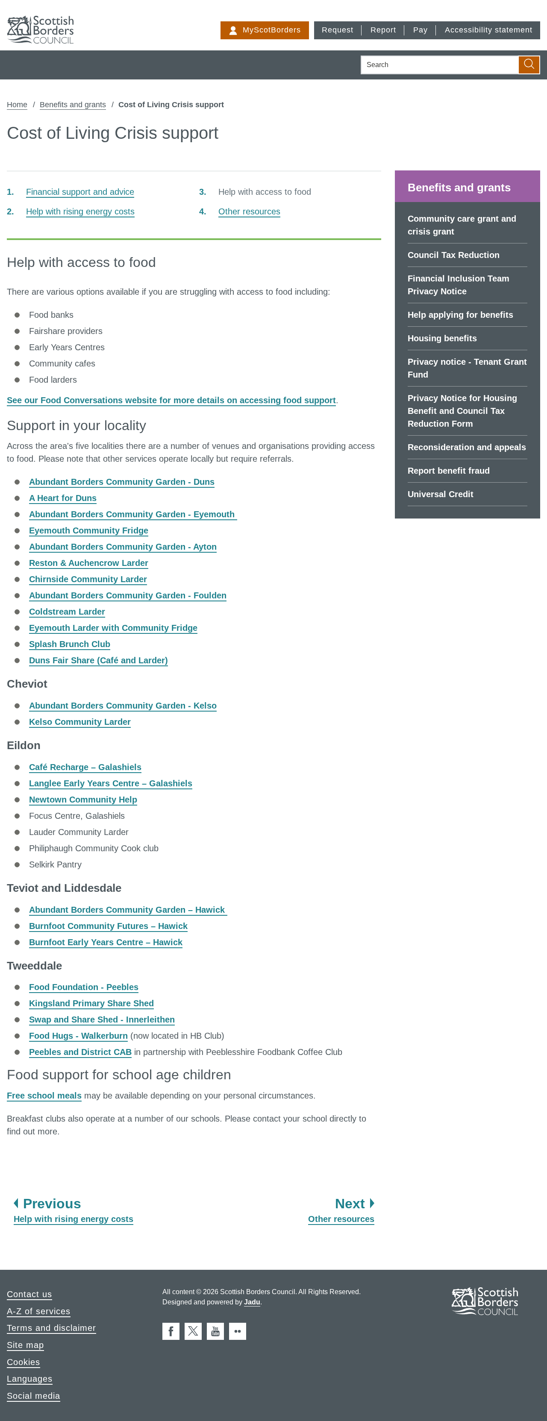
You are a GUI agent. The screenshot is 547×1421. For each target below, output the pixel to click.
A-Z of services (39, 1311)
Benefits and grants (73, 104)
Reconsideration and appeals (467, 447)
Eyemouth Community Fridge (88, 530)
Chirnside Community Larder (88, 579)
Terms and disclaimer (51, 1328)
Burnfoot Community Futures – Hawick (108, 926)
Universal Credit (440, 494)
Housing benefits (442, 338)
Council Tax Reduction (454, 255)
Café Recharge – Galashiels (85, 767)
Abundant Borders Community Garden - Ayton (123, 546)
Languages (30, 1378)
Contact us (29, 1294)
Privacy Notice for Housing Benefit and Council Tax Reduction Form (462, 410)
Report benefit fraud (449, 470)
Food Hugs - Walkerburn (78, 1035)
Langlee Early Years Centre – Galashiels (110, 783)
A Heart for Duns (63, 498)
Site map (25, 1345)
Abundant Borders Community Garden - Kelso (123, 705)
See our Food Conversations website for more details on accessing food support (171, 400)
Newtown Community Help (83, 799)
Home (17, 104)
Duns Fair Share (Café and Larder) (98, 660)
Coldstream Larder (67, 611)
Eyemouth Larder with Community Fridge (113, 628)
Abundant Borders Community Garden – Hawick (128, 909)
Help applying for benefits (460, 314)
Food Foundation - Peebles (83, 987)
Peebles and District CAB (80, 1052)
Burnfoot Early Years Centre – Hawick (105, 942)
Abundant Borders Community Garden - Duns (122, 481)
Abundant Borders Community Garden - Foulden (127, 595)
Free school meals (44, 1095)
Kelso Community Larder (80, 722)
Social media (33, 1395)
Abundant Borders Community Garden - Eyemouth (133, 514)
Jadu (252, 1302)
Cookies (23, 1362)
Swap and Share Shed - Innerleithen (102, 1019)
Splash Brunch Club (69, 644)
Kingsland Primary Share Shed (91, 1003)
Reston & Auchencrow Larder (88, 563)
